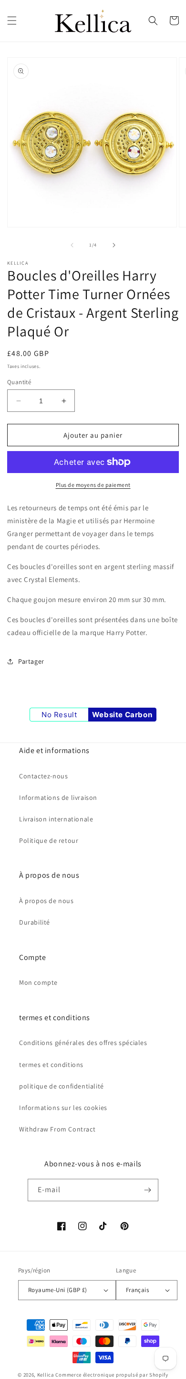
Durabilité (34, 922)
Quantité (19, 382)
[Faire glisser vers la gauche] (72, 245)
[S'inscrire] (147, 1190)
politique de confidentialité (61, 1086)
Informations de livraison (58, 797)
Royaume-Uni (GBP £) (57, 1290)
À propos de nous (46, 900)
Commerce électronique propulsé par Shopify (111, 1374)
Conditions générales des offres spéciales (83, 1042)
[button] (11, 20)
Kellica (45, 1374)
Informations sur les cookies (63, 1107)
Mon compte (38, 982)
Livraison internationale (56, 819)
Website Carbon (122, 714)
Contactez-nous (43, 776)
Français (137, 1290)
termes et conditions (51, 1064)
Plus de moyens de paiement (93, 484)
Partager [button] (31, 661)
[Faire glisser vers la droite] (113, 245)
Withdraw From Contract (57, 1129)
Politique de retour (48, 840)
